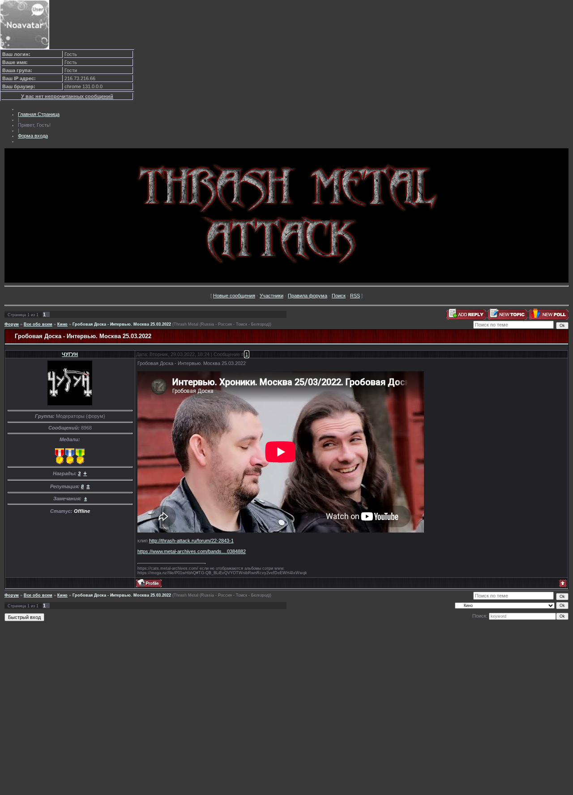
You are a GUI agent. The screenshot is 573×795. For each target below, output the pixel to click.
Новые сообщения (234, 295)
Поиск (339, 295)
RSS (355, 295)
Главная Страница (39, 114)
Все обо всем (38, 324)
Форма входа (33, 135)
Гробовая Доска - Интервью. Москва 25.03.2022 (122, 324)
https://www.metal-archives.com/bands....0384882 (191, 551)
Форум (11, 324)
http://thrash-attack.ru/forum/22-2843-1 (191, 540)
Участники (271, 295)
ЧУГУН (70, 354)
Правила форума (307, 295)
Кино (62, 324)
